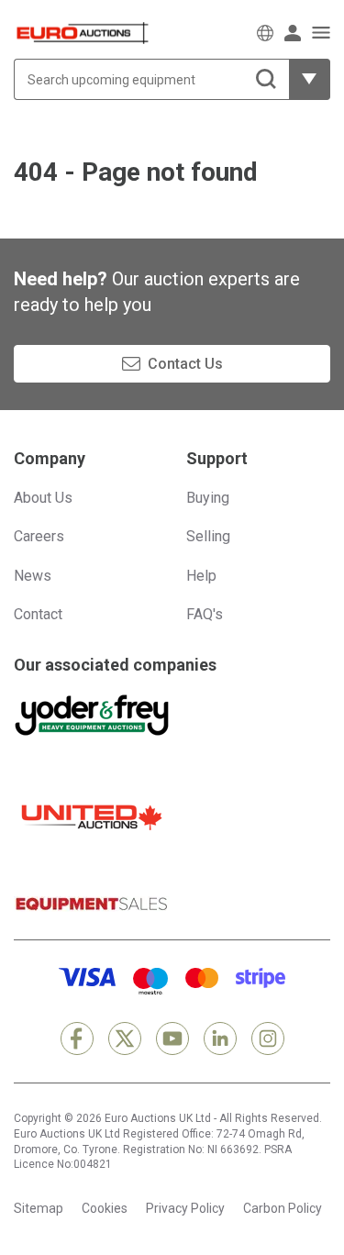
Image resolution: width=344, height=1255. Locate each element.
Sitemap (38, 1208)
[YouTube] (172, 1038)
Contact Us (185, 363)
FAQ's (204, 614)
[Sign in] (292, 33)
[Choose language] (265, 33)
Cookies (105, 1208)
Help (201, 575)
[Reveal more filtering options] (309, 79)
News (32, 575)
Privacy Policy (185, 1208)
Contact (38, 614)
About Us (43, 497)
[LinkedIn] (220, 1038)
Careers (39, 536)
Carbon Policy (282, 1208)
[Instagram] (267, 1038)
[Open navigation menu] (321, 33)
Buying (207, 497)
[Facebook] (77, 1038)
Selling (208, 536)
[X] (124, 1038)
